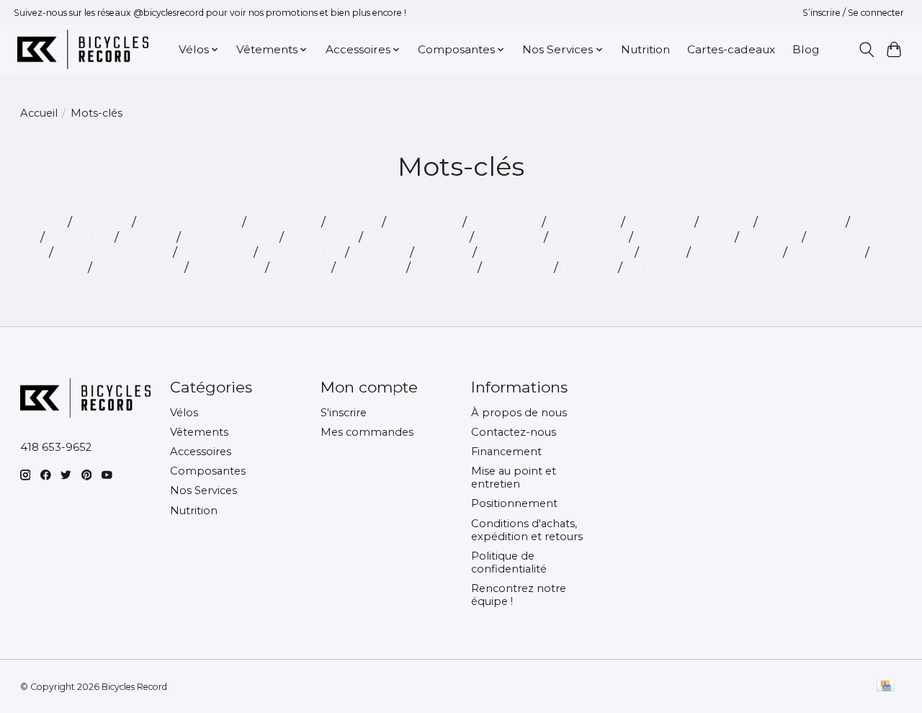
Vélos (184, 412)
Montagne (230, 236)
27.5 (42, 221)
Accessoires (200, 451)
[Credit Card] (886, 687)
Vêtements (199, 432)
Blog (805, 49)
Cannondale (189, 221)
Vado (379, 251)
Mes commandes (367, 432)
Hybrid (79, 236)
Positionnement (514, 503)
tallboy (517, 266)
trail (588, 266)
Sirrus (770, 236)
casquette (736, 251)
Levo (147, 236)
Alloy (102, 221)
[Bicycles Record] (82, 49)
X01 (663, 251)
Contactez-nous (513, 432)
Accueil (39, 113)
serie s (444, 266)
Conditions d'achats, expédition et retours (527, 530)
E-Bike (504, 221)
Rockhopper (416, 236)
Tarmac (215, 251)
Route (509, 236)
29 (646, 266)
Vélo (443, 251)
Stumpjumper (113, 251)
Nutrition (645, 49)
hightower (138, 266)
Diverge (424, 221)
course (52, 266)
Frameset (801, 221)
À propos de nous (519, 412)
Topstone (301, 251)
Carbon (284, 221)
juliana (371, 266)
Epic (726, 221)
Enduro (583, 221)
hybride (226, 266)
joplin (300, 266)
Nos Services (203, 490)
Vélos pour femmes (555, 251)
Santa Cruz (684, 236)
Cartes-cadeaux (731, 49)
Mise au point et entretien (513, 477)
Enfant (660, 221)
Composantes (208, 471)
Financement (506, 451)
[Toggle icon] (866, 50)
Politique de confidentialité (509, 562)
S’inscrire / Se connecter (853, 12)
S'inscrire (344, 412)
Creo (353, 221)
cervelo (826, 251)
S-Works (588, 236)
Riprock (321, 236)
